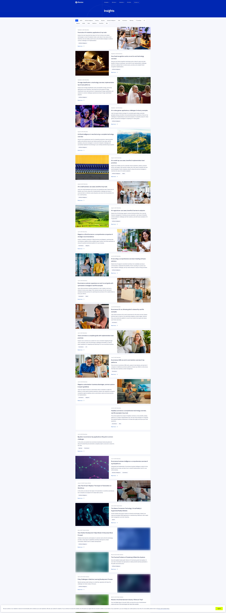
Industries (121, 2)
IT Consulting (138, 20)
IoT (144, 20)
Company (106, 2)
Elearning (131, 20)
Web (107, 23)
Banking (97, 20)
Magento (78, 23)
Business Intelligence (111, 20)
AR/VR (81, 20)
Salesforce (94, 23)
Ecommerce (124, 20)
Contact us (136, 2)
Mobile (83, 23)
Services (114, 2)
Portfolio (129, 2)
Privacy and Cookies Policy (163, 608)
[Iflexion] (79, 2)
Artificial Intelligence (89, 20)
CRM (119, 20)
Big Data (103, 20)
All (76, 20)
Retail (89, 23)
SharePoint (101, 23)
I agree (219, 608)
